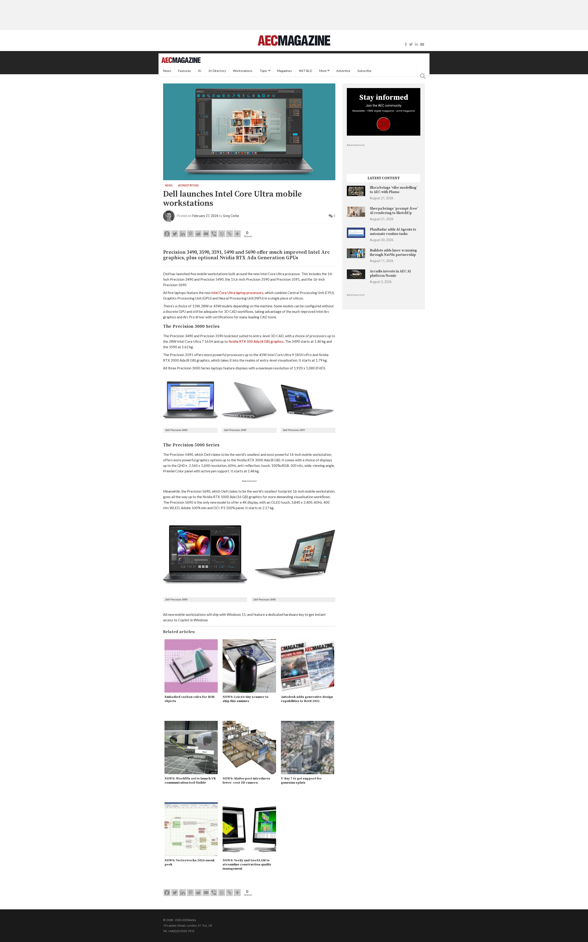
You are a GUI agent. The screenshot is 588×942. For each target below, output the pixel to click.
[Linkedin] (182, 233)
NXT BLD (305, 71)
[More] (237, 233)
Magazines (284, 71)
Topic (263, 71)
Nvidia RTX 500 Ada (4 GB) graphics (256, 341)
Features (184, 71)
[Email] (206, 233)
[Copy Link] (229, 233)
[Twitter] (410, 44)
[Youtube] (422, 44)
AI (199, 71)
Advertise (343, 71)
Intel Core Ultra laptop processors (237, 293)
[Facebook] (406, 44)
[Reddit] (198, 233)
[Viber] (213, 233)
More (323, 71)
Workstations (242, 71)
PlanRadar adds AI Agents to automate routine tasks (393, 231)
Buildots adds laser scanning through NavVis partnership (393, 252)
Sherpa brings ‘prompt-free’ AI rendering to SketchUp (394, 210)
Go (383, 124)
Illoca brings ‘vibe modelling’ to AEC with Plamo (393, 190)
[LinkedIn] (416, 44)
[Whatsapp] (221, 233)
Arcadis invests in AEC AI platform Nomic (390, 273)
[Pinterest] (190, 233)
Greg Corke (231, 216)
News (167, 71)
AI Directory (217, 71)
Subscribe (364, 71)
